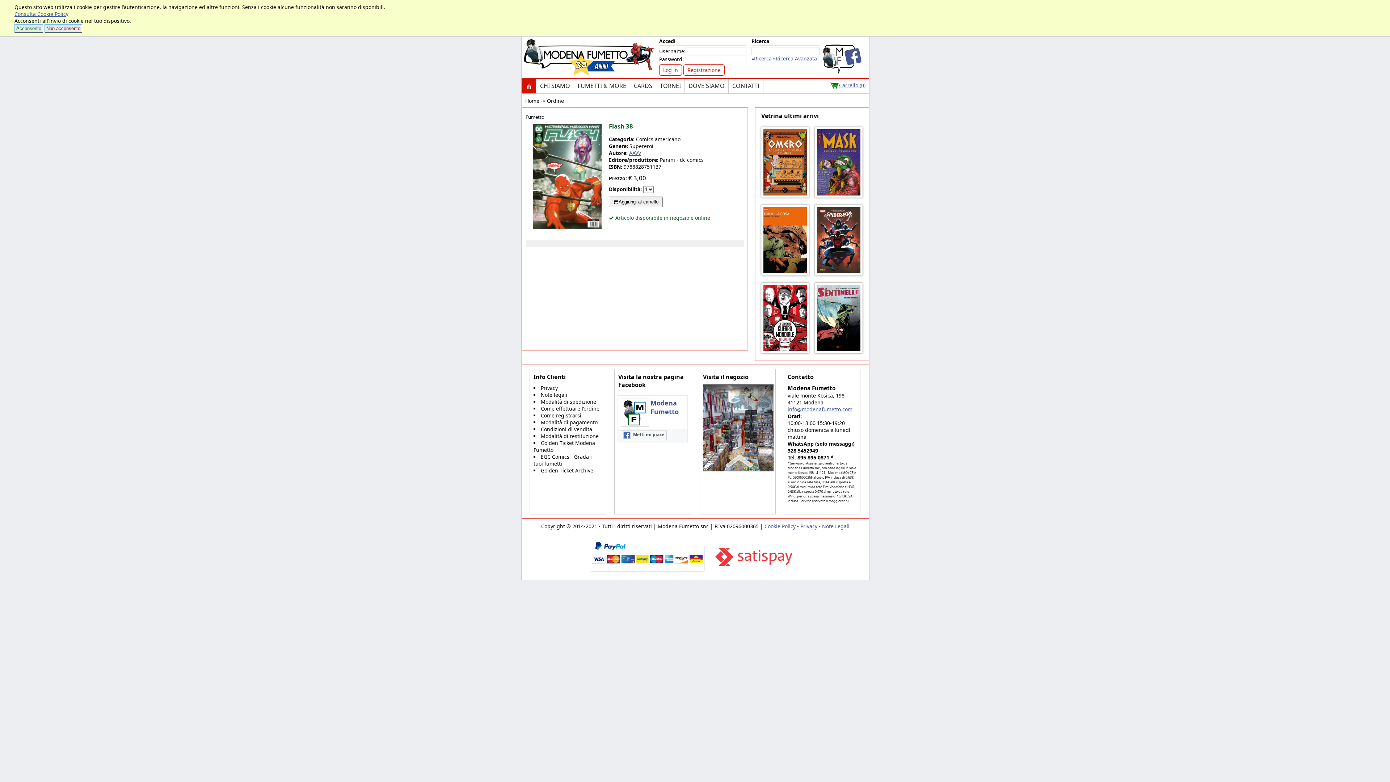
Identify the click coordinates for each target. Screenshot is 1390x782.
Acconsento (28, 28)
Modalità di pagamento (569, 422)
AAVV (635, 153)
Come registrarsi (561, 415)
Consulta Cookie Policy (41, 13)
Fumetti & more (602, 86)
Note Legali (836, 526)
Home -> (535, 100)
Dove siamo (706, 86)
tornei (670, 86)
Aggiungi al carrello (638, 202)
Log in (670, 70)
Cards (643, 86)
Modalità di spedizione (568, 401)
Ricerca (763, 58)
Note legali (554, 394)
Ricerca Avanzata (796, 58)
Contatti (745, 86)
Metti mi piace (648, 435)
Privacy (549, 387)
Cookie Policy (780, 526)
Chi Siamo (555, 86)
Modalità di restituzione (570, 436)
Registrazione (704, 70)
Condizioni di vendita (566, 429)
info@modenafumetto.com (820, 409)
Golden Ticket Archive (567, 470)
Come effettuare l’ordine (570, 408)
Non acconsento (63, 28)
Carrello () (852, 85)
